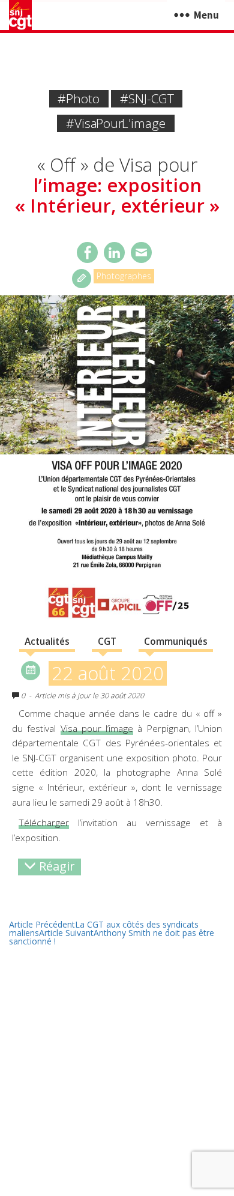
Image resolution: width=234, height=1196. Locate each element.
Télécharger (44, 823)
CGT (107, 641)
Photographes (124, 276)
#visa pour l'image (116, 123)
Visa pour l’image (97, 728)
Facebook (87, 252)
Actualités (47, 641)
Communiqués (176, 641)
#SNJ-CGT (147, 98)
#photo (79, 98)
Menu (206, 15)
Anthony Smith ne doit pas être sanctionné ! (111, 937)
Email (141, 252)
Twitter (114, 252)
